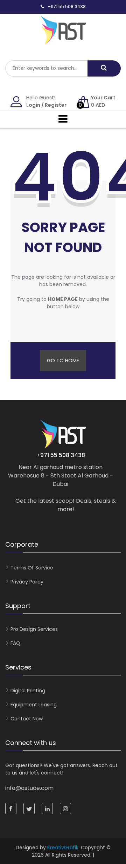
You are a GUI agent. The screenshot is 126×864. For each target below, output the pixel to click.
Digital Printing (27, 690)
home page (63, 299)
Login (33, 104)
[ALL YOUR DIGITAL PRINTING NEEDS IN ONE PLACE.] (63, 40)
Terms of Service (31, 567)
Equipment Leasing (33, 704)
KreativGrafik (62, 847)
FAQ (15, 643)
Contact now (26, 718)
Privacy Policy (26, 581)
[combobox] (46, 68)
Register (55, 104)
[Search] (104, 68)
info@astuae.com (29, 788)
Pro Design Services (34, 629)
